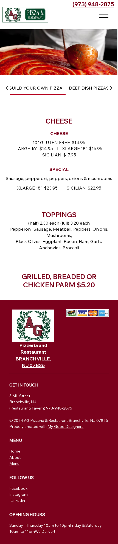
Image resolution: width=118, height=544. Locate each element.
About (15, 457)
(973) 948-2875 (93, 4)
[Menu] (104, 14)
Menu (14, 463)
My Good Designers (65, 426)
